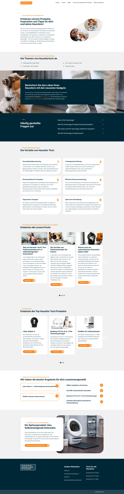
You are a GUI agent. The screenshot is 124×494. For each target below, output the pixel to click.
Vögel (69, 2)
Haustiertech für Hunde (92, 476)
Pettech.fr (66, 477)
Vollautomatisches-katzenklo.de (73, 480)
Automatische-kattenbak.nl (71, 473)
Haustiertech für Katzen (92, 472)
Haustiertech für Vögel (92, 479)
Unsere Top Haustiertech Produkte (82, 2)
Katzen (57, 2)
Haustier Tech (46, 150)
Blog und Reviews (99, 2)
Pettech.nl (67, 470)
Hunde (63, 2)
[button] (18, 262)
